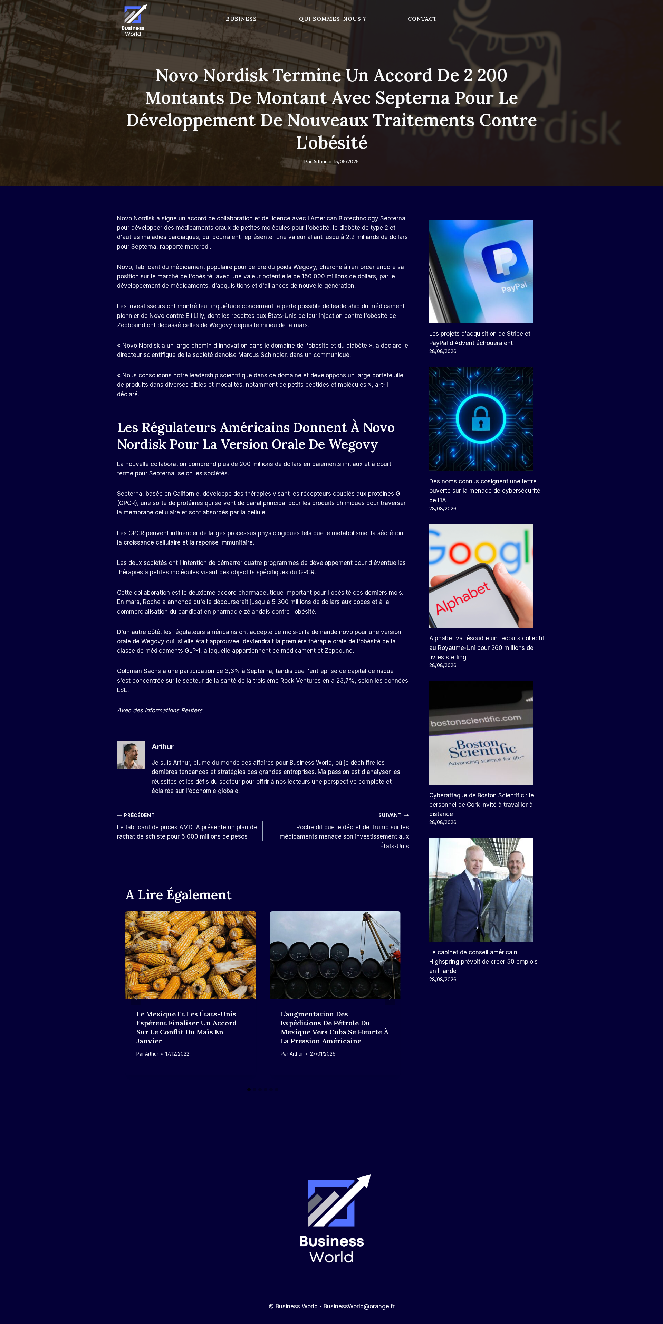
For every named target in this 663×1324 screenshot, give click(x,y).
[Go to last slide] (136, 997)
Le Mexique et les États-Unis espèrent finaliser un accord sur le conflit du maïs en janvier (186, 1027)
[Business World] (133, 20)
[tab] (249, 1089)
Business (241, 18)
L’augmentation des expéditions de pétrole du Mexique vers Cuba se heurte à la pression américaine (334, 1027)
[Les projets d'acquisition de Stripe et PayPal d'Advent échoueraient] (487, 271)
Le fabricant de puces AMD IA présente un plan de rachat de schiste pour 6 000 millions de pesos (187, 826)
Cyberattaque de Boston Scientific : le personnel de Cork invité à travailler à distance (481, 804)
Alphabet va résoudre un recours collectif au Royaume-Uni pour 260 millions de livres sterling (486, 647)
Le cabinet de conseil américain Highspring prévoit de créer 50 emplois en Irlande (483, 961)
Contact (422, 18)
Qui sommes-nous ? (332, 18)
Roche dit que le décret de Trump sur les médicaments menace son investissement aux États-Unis (344, 831)
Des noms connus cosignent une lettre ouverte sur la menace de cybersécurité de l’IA (484, 490)
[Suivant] (390, 997)
